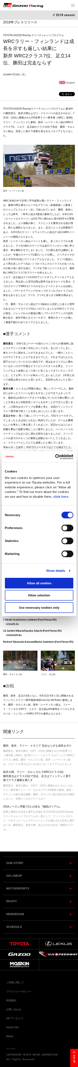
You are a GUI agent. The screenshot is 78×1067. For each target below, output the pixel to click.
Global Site (12, 1027)
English (70, 82)
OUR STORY (14, 863)
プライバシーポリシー (18, 991)
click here (60, 496)
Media (9, 1036)
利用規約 (11, 1000)
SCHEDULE (14, 926)
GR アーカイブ (14, 1018)
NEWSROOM (15, 914)
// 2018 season (64, 15)
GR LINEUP (14, 875)
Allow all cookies (39, 583)
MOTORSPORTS (17, 888)
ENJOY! (11, 901)
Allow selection (39, 595)
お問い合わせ (13, 1009)
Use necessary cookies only (39, 607)
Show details (55, 570)
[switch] (67, 528)
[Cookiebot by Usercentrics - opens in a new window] (55, 457)
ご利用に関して (15, 982)
